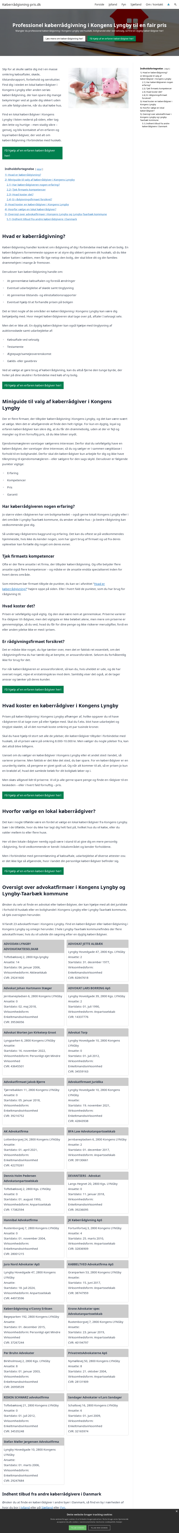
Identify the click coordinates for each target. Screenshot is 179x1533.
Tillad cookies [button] (77, 1528)
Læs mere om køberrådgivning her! (64, 38)
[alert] (89, 1521)
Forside (99, 4)
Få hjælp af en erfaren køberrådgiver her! (112, 38)
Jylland (113, 4)
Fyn (124, 4)
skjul (39, 169)
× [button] (177, 1511)
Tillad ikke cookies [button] (99, 1528)
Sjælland (135, 4)
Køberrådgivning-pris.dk (21, 4)
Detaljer (119, 1522)
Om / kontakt (154, 4)
